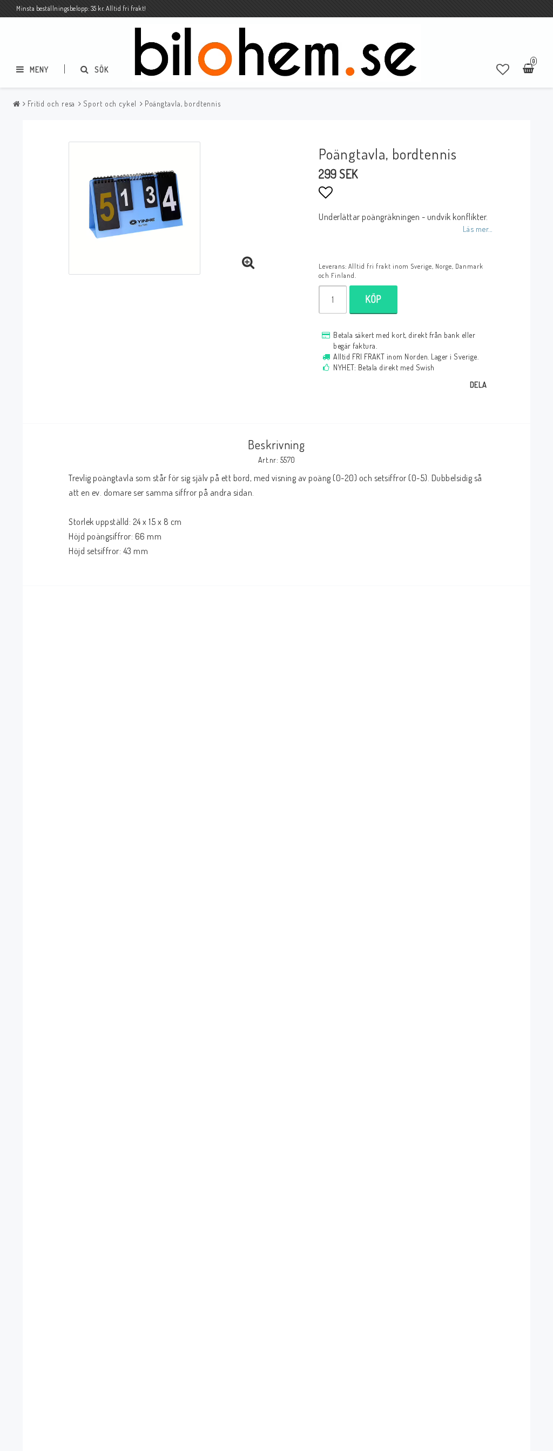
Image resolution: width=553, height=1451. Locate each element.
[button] (503, 69)
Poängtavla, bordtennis (183, 103)
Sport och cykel (110, 103)
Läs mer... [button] (478, 229)
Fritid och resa (52, 103)
